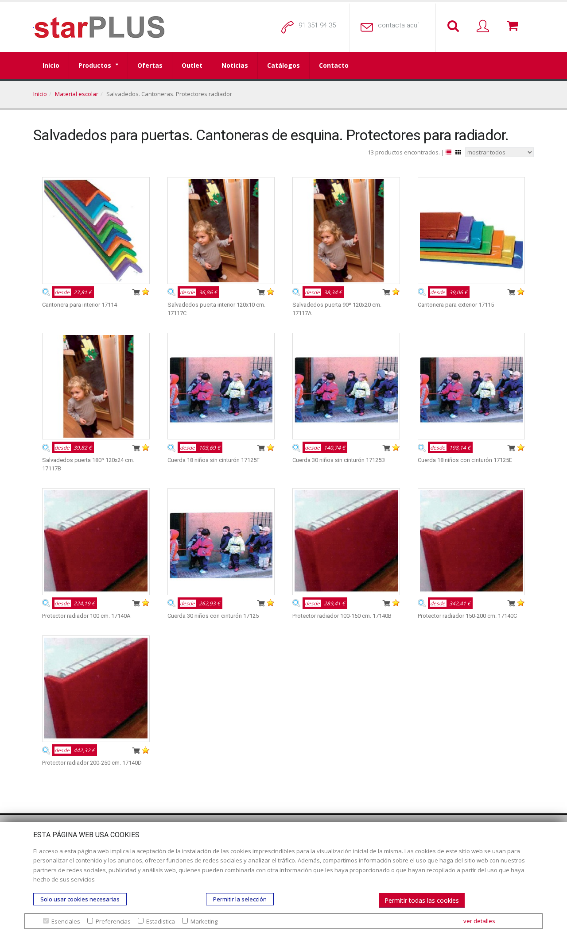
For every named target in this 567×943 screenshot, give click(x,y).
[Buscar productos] (455, 26)
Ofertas (150, 65)
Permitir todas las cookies (421, 900)
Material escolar (76, 94)
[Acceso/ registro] (484, 26)
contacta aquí (398, 25)
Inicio (51, 65)
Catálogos (283, 65)
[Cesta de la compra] (514, 26)
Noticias (234, 65)
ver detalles (479, 921)
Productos (94, 65)
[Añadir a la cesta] (136, 291)
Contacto (334, 65)
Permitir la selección (240, 899)
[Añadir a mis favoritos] (146, 291)
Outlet (192, 65)
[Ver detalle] (46, 291)
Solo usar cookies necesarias (80, 899)
